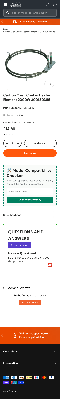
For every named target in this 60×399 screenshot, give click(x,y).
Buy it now (30, 153)
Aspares (14, 391)
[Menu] (5, 4)
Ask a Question (19, 245)
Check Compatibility (30, 199)
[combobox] (30, 13)
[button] (54, 4)
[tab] (12, 215)
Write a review (30, 302)
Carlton (7, 122)
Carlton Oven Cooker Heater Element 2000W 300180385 (29, 31)
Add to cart (40, 143)
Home (5, 29)
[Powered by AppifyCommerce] (50, 265)
